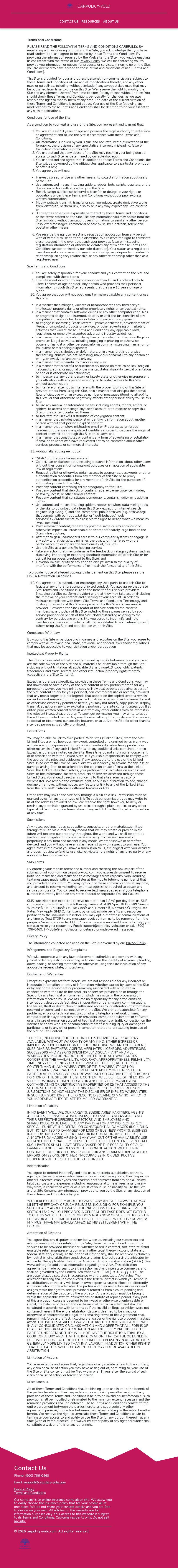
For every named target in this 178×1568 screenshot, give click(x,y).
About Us (111, 22)
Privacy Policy (24, 1489)
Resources (91, 22)
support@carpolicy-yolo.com (45, 1482)
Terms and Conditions (30, 1493)
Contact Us (68, 22)
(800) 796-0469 (37, 1475)
